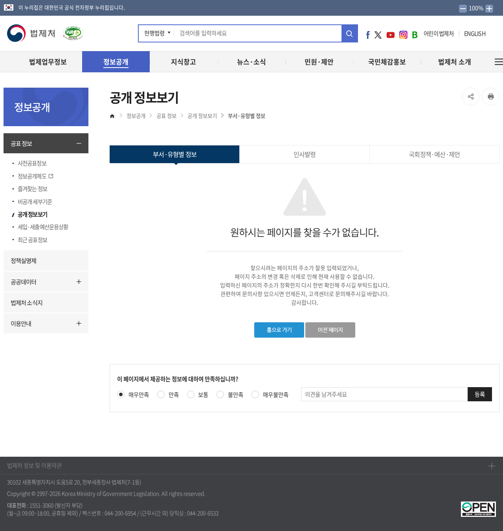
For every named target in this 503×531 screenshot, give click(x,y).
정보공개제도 (32, 176)
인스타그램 (403, 34)
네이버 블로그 (415, 34)
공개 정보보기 (32, 214)
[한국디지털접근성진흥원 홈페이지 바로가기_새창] (69, 30)
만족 (174, 395)
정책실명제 (24, 260)
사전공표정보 (32, 163)
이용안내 (21, 323)
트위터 (378, 34)
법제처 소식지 (26, 302)
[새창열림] (478, 508)
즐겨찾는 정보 (32, 188)
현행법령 (154, 33)
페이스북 (368, 34)
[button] (31, 33)
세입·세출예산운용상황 (43, 226)
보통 (203, 395)
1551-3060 (41, 505)
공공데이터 (24, 281)
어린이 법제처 (438, 33)
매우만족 (139, 395)
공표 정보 (21, 143)
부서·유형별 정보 (246, 115)
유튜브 (390, 34)
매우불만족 (275, 395)
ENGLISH (474, 33)
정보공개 (136, 115)
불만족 (235, 395)
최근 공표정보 (32, 239)
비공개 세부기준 (35, 201)
